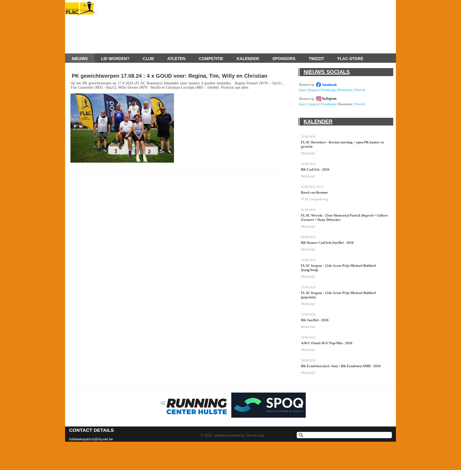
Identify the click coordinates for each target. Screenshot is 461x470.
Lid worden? (115, 58)
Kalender (248, 58)
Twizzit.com (255, 435)
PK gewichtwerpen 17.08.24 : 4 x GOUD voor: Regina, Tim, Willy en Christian (169, 76)
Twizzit (316, 58)
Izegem (313, 90)
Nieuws (80, 58)
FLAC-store (350, 58)
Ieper (302, 90)
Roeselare (345, 90)
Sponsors (283, 58)
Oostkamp (328, 90)
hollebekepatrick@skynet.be (91, 439)
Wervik (360, 90)
